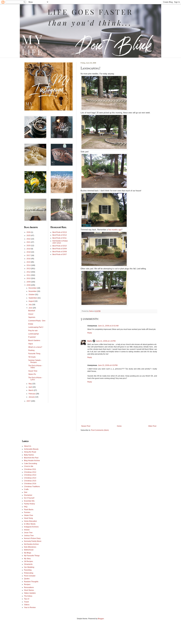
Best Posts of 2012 (59, 235)
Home (119, 426)
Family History (29, 504)
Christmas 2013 (30, 475)
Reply (89, 333)
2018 (29, 252)
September (33, 298)
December (33, 288)
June (31, 308)
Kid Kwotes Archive (31, 544)
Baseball (31, 311)
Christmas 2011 (30, 469)
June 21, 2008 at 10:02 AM (108, 326)
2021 (29, 242)
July (30, 305)
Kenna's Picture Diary (32, 538)
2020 (29, 246)
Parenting (28, 570)
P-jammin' (32, 337)
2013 (29, 269)
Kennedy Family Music (32, 541)
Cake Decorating (30, 464)
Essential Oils (29, 501)
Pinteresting (28, 573)
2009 (29, 282)
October (32, 295)
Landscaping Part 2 (35, 327)
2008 (29, 285)
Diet (25, 492)
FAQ (25, 507)
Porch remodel (29, 576)
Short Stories (29, 590)
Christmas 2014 (30, 478)
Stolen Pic (32, 374)
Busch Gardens (34, 340)
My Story (27, 559)
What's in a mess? (35, 347)
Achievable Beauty (31, 449)
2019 (29, 249)
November (33, 291)
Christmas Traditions (32, 487)
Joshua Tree (29, 536)
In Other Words (29, 524)
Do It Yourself (29, 498)
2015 (29, 262)
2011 (29, 275)
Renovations (29, 587)
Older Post (152, 426)
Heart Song (28, 518)
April (31, 387)
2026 (29, 232)
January (32, 397)
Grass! (30, 314)
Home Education (30, 521)
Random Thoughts (31, 582)
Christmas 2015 (30, 481)
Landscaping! (33, 334)
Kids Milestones (30, 547)
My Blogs (27, 553)
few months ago (114, 230)
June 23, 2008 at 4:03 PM (108, 365)
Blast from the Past (31, 458)
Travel (26, 602)
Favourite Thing (34, 354)
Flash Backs (28, 510)
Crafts (26, 489)
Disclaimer (28, 495)
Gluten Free (28, 515)
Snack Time (32, 371)
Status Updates (30, 593)
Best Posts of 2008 (59, 252)
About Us (27, 446)
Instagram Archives (31, 527)
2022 (29, 239)
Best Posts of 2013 (59, 232)
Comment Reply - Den (36, 321)
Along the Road (30, 452)
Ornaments (28, 564)
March (31, 390)
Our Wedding (29, 567)
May (30, 384)
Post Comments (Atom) (100, 430)
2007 (29, 401)
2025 (29, 235)
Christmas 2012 (30, 472)
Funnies (27, 512)
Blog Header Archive (32, 461)
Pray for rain (33, 331)
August (31, 301)
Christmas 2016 (30, 484)
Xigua (30, 344)
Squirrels (31, 317)
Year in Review (30, 607)
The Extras (28, 596)
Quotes (27, 579)
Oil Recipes (28, 561)
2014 (29, 265)
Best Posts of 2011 (59, 238)
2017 (29, 255)
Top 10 (26, 599)
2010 (29, 278)
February (32, 394)
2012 (29, 272)
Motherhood (28, 550)
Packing (31, 350)
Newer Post (85, 426)
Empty (30, 324)
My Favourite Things (32, 556)
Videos (26, 605)
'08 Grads (32, 357)
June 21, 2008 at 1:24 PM (106, 341)
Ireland (26, 530)
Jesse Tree (28, 533)
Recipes (27, 584)
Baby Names (29, 455)
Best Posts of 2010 (59, 246)
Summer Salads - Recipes (35, 361)
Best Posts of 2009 (59, 249)
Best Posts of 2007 (59, 254)
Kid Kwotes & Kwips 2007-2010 (60, 242)
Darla (89, 341)
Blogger (101, 619)
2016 (29, 259)
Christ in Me (28, 466)
